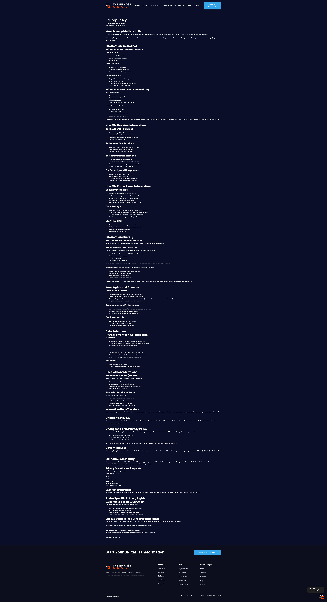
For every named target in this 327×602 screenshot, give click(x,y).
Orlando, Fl (161, 569)
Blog (189, 5)
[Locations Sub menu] (184, 5)
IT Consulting (183, 577)
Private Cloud (183, 585)
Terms (202, 596)
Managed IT (183, 581)
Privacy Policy (210, 596)
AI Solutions (182, 573)
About (145, 5)
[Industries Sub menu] (159, 5)
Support (218, 596)
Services (166, 5)
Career (202, 585)
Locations (178, 5)
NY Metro (161, 573)
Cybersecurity (183, 569)
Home (137, 5)
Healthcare (159, 580)
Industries (154, 5)
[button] (321, 596)
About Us (203, 573)
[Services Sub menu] (171, 5)
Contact (197, 5)
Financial (159, 584)
